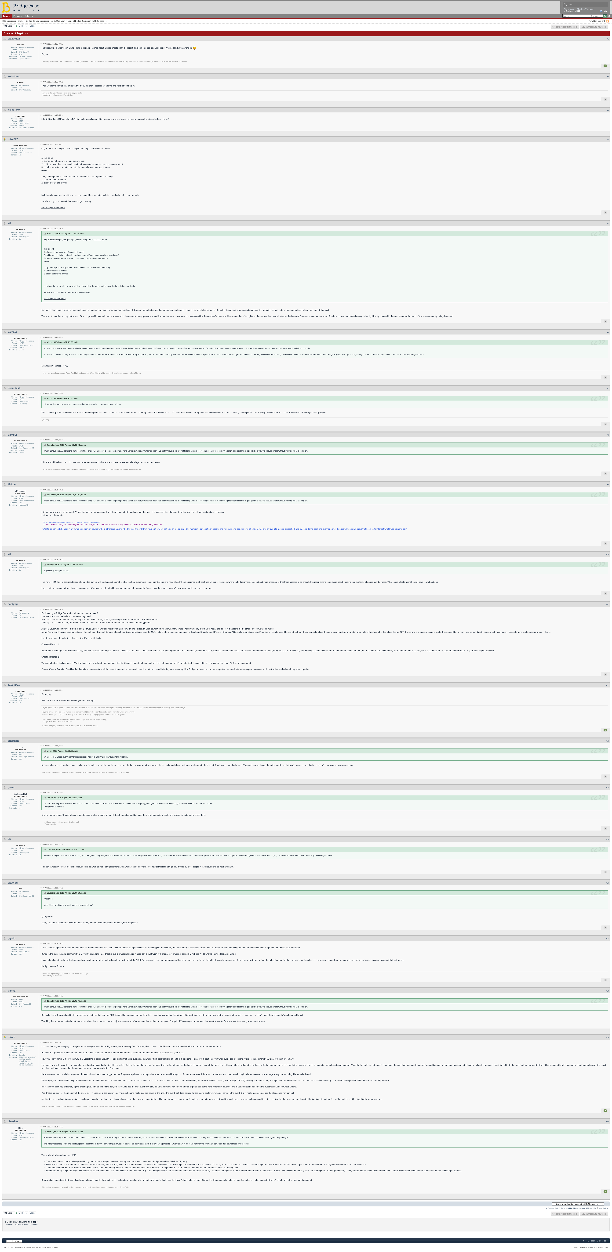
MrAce (12, 484)
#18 (607, 991)
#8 (608, 435)
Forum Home (20, 1247)
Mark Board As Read (50, 1247)
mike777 (13, 139)
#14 (607, 788)
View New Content (597, 21)
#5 (608, 224)
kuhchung (14, 76)
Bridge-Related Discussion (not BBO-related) (45, 21)
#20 (607, 1122)
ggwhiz (12, 938)
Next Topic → (603, 1208)
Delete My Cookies (33, 1247)
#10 (607, 555)
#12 (607, 685)
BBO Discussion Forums (12, 21)
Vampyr (12, 332)
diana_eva (14, 110)
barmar (12, 990)
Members (17, 16)
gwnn (11, 787)
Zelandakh (14, 388)
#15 (607, 839)
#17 (607, 939)
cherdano (13, 740)
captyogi (13, 604)
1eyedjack (14, 685)
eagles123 (14, 38)
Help (604, 11)
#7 (608, 388)
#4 (608, 139)
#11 (607, 604)
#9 (608, 485)
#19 (607, 1037)
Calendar (29, 16)
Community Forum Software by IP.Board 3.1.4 (590, 1247)
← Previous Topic (552, 1208)
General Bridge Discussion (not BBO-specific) (87, 21)
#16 (607, 883)
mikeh (11, 1037)
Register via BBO (573, 11)
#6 (608, 332)
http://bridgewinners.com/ (53, 207)
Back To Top (8, 1247)
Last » (32, 26)
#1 (608, 39)
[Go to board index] (22, 7)
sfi (9, 223)
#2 (608, 77)
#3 (608, 110)
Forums (6, 16)
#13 (607, 741)
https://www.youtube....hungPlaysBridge (57, 95)
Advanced (609, 16)
